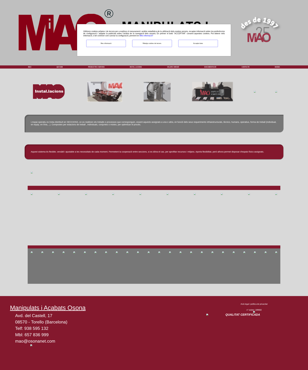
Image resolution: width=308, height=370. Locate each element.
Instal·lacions (136, 67)
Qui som (60, 67)
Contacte (246, 67)
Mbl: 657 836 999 (32, 334)
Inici (29, 67)
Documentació (210, 67)
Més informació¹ (146, 36)
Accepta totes (198, 43)
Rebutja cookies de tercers (152, 43)
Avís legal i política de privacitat (254, 304)
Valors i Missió (173, 67)
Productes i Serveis (96, 67)
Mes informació (106, 43)
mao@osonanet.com (35, 341)
